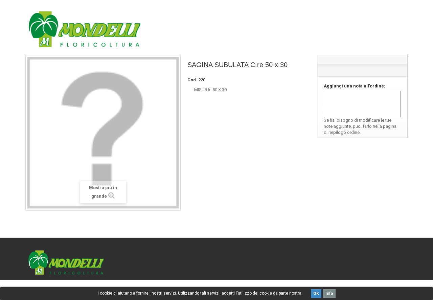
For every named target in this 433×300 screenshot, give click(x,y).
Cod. (192, 79)
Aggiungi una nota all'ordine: (354, 85)
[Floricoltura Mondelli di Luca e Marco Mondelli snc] (84, 29)
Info (329, 293)
